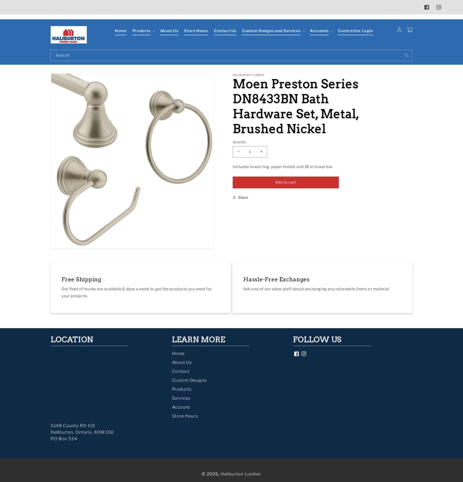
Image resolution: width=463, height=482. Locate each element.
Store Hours (185, 415)
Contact (181, 371)
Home (178, 353)
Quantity (239, 142)
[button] (143, 31)
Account (181, 407)
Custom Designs (189, 380)
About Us (182, 362)
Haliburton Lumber (241, 473)
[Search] (407, 55)
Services (181, 398)
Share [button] (243, 197)
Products (182, 389)
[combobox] (231, 55)
